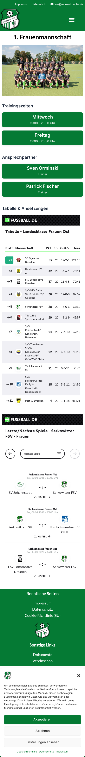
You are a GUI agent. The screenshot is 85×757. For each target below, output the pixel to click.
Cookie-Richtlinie (27, 751)
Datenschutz (46, 751)
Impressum (62, 751)
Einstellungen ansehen (42, 742)
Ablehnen (42, 731)
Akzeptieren (42, 719)
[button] (79, 676)
